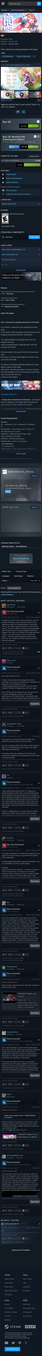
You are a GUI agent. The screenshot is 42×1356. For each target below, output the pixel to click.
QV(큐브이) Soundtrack (23, 142)
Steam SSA (8, 1283)
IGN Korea (10, 294)
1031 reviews (21, 607)
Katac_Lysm (11, 660)
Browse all (34, 156)
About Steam (9, 1279)
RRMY (9, 1094)
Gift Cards (8, 1294)
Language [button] (5, 576)
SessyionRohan (12, 1032)
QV (34, 142)
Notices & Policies (11, 1312)
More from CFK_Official (21, 472)
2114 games (10, 840)
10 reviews (19, 1158)
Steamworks (9, 1287)
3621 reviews (11, 1097)
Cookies (7, 1316)
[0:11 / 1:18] (21, 78)
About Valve (27, 1279)
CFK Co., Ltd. (13, 41)
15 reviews (10, 662)
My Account (27, 1316)
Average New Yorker (14, 724)
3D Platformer (7, 56)
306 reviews (20, 904)
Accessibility (9, 1308)
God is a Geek (9, 300)
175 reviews (20, 840)
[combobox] (22, 4)
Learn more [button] (34, 237)
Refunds (7, 1320)
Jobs (24, 1283)
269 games (10, 1034)
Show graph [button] (34, 580)
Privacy (7, 1304)
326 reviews (20, 726)
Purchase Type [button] (21, 571)
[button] (5, 10)
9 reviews (19, 1034)
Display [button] (4, 580)
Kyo (8, 902)
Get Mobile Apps (12, 1349)
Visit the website (8, 260)
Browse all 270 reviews (21, 1250)
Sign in (3, 104)
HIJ (8, 775)
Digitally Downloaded (11, 306)
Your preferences (21, 546)
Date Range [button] (18, 576)
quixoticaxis (11, 605)
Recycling (26, 1291)
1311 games (10, 726)
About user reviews (8, 546)
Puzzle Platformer (23, 56)
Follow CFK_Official (16, 485)
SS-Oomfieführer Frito (15, 1155)
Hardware (26, 1287)
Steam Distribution (11, 1291)
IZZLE (11, 39)
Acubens (10, 838)
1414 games (10, 904)
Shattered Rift (12, 967)
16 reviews (10, 778)
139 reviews (20, 969)
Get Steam (26, 1304)
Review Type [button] (6, 571)
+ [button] (34, 56)
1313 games (10, 969)
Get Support (27, 1312)
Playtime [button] (30, 576)
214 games (10, 1158)
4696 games (10, 607)
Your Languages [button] (13, 588)
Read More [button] (35, 704)
